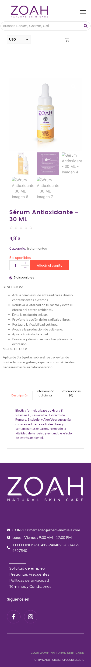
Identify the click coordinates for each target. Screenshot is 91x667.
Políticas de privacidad (29, 580)
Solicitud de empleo (27, 568)
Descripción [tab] (19, 395)
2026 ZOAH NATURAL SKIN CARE (57, 652)
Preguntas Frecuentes (29, 574)
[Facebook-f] (14, 617)
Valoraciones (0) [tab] (71, 393)
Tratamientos (37, 248)
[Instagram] (31, 617)
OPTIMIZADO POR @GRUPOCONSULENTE (59, 659)
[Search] (85, 26)
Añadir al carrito (50, 265)
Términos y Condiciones (30, 586)
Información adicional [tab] (45, 393)
